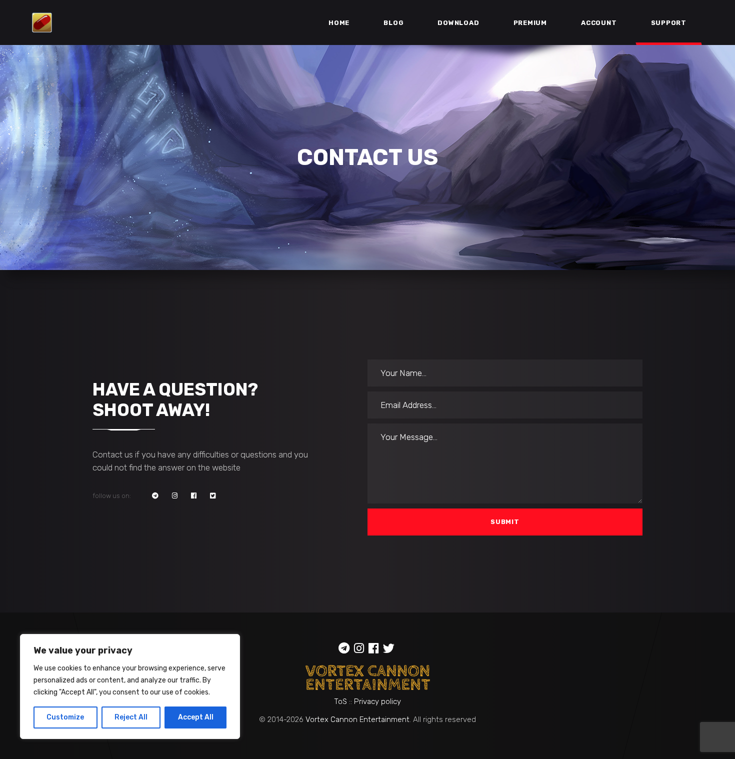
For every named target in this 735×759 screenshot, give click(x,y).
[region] (130, 686)
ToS (340, 701)
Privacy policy (377, 701)
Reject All (131, 717)
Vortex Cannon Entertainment (358, 719)
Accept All (196, 717)
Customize (65, 717)
